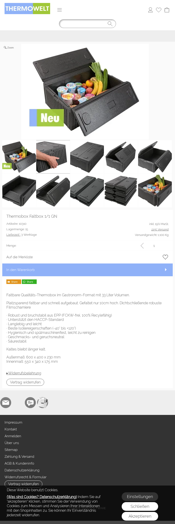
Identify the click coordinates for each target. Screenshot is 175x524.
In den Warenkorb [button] (20, 270)
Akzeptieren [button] (140, 516)
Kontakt (11, 429)
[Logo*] (27, 5)
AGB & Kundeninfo (19, 463)
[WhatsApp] (18, 402)
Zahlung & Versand (19, 457)
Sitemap (11, 450)
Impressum (13, 422)
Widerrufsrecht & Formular (25, 477)
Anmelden (13, 436)
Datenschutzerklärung (22, 470)
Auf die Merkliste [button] (19, 257)
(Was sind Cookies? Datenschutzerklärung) (42, 497)
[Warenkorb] (167, 10)
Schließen (140, 506)
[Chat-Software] (30, 402)
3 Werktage (21, 234)
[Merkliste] (159, 10)
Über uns (12, 443)
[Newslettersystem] (42, 402)
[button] (59, 10)
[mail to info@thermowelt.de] (5, 402)
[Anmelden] (150, 10)
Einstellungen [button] (140, 496)
